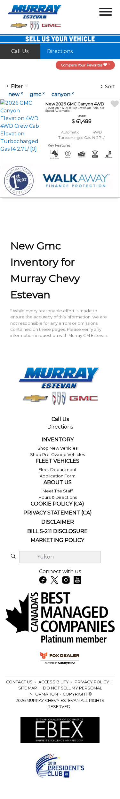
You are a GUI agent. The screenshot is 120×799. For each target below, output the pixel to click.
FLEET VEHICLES (57, 461)
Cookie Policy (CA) (57, 504)
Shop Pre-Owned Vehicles (57, 454)
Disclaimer (57, 522)
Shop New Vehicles (57, 448)
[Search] (13, 556)
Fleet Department (57, 469)
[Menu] (105, 13)
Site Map (28, 688)
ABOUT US (58, 482)
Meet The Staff (58, 491)
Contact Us (20, 682)
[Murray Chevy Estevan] (35, 17)
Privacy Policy (92, 682)
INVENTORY (58, 440)
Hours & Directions (57, 497)
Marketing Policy (57, 540)
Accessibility (54, 682)
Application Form (58, 476)
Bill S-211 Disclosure (57, 531)
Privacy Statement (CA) (57, 513)
